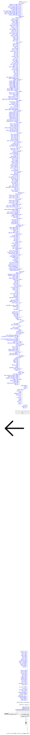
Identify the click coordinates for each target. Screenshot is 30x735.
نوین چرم (19, 397)
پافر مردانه (15, 38)
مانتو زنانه (16, 53)
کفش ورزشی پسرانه (13, 202)
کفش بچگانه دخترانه (13, 84)
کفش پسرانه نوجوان (13, 114)
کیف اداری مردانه (14, 126)
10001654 (24, 708)
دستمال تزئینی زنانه (13, 185)
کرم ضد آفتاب (15, 257)
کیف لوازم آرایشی (14, 270)
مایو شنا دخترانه (14, 222)
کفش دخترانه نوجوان (13, 115)
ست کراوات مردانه (13, 157)
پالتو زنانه (16, 73)
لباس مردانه (18, 17)
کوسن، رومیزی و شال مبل (12, 305)
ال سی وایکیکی (17, 393)
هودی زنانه (15, 70)
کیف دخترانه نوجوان (13, 118)
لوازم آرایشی (18, 233)
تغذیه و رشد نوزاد (17, 341)
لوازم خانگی (18, 272)
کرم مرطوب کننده (14, 255)
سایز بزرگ (18, 147)
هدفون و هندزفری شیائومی (12, 377)
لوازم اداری (15, 359)
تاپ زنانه (16, 47)
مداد (17, 363)
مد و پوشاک (21, 16)
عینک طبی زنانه (14, 182)
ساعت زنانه (15, 347)
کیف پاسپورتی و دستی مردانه (11, 127)
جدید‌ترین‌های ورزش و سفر (15, 5)
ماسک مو (16, 261)
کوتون (19, 392)
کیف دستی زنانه (14, 136)
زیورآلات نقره (18, 351)
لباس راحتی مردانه (14, 25)
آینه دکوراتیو (15, 306)
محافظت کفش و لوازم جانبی (11, 109)
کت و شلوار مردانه (14, 29)
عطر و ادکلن (18, 226)
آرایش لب (16, 237)
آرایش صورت (15, 235)
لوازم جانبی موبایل (17, 379)
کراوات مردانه (15, 158)
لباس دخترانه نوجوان (13, 113)
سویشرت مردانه (14, 35)
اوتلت (25, 386)
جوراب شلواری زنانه (13, 66)
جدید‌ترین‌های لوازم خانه (15, 8)
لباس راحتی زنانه (14, 51)
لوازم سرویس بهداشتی (13, 275)
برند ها (25, 388)
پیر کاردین (18, 390)
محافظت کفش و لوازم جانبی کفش (10, 99)
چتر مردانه (15, 169)
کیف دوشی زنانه (14, 134)
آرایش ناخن (15, 240)
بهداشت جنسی (14, 242)
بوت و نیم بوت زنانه (13, 108)
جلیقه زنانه (15, 75)
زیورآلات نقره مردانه (13, 354)
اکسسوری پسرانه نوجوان (12, 119)
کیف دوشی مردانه (14, 123)
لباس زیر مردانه (14, 26)
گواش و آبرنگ (15, 364)
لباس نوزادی (15, 143)
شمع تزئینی (15, 309)
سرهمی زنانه (15, 60)
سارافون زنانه (15, 62)
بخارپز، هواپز (15, 289)
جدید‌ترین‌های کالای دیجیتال (15, 14)
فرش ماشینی (15, 311)
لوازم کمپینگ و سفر (16, 214)
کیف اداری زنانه (14, 137)
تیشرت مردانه (15, 18)
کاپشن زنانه (15, 67)
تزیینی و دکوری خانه (16, 302)
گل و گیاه (19, 319)
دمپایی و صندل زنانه (13, 104)
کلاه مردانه (15, 154)
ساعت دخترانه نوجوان (13, 349)
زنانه (20, 322)
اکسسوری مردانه (17, 150)
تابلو (17, 307)
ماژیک (16, 366)
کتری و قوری (15, 288)
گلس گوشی (15, 381)
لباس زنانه (18, 42)
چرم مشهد (18, 394)
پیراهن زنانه (15, 58)
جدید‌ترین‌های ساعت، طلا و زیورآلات (13, 12)
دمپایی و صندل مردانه (13, 96)
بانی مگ (25, 407)
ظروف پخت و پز (14, 287)
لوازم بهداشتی (18, 241)
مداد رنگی (16, 362)
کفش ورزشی (18, 198)
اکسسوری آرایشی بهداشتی (15, 268)
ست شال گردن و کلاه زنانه (12, 187)
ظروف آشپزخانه (14, 300)
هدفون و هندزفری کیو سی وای (11, 375)
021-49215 (24, 707)
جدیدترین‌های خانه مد (16, 9)
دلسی (19, 398)
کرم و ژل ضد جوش (13, 263)
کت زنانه (16, 57)
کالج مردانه (15, 95)
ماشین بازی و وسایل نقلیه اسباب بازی (9, 338)
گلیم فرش (15, 315)
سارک (19, 403)
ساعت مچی (18, 345)
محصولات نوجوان (17, 110)
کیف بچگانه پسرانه (14, 86)
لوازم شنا (19, 218)
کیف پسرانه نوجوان (13, 117)
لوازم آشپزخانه (17, 285)
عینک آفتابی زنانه (14, 174)
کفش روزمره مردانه (13, 92)
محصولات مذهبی (17, 368)
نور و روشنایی (18, 316)
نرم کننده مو (15, 259)
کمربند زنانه (15, 175)
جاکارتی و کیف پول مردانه (12, 130)
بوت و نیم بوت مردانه (13, 97)
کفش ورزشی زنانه (14, 201)
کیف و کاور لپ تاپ (13, 131)
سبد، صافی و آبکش (13, 301)
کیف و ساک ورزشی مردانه (12, 206)
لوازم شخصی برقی (16, 248)
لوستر (16, 318)
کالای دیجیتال (21, 372)
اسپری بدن (15, 231)
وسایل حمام (15, 276)
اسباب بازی (18, 333)
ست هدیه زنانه (15, 179)
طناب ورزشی (15, 210)
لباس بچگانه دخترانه (13, 82)
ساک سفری (15, 217)
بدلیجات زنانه (15, 184)
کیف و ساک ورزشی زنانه (12, 205)
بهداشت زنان (15, 246)
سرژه (19, 402)
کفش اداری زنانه (14, 106)
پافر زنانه (16, 74)
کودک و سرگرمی (20, 332)
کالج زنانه (16, 105)
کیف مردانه (18, 122)
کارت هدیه (24, 406)
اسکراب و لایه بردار (13, 262)
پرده (17, 303)
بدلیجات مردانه (14, 163)
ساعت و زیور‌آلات (20, 344)
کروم (20, 395)
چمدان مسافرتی (14, 215)
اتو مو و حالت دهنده (13, 250)
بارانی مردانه (15, 40)
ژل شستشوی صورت (13, 266)
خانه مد (22, 320)
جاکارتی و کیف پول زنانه (12, 140)
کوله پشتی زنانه (14, 135)
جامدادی (16, 358)
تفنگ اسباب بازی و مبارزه (12, 340)
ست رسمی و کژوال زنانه (12, 77)
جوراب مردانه (15, 27)
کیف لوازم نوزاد (14, 144)
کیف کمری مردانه (14, 128)
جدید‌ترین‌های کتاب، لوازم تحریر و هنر (12, 13)
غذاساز (16, 290)
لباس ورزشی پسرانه (13, 197)
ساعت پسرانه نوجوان (13, 350)
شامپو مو (16, 258)
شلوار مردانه (15, 22)
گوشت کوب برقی (14, 293)
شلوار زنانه (15, 43)
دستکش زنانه (15, 191)
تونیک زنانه (15, 61)
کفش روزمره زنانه (14, 101)
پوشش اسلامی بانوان (13, 78)
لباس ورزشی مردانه (13, 195)
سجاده (16, 370)
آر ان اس (19, 401)
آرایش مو (16, 239)
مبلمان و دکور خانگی (13, 277)
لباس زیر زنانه (15, 49)
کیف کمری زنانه (14, 139)
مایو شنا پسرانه (14, 223)
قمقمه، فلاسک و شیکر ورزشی (11, 209)
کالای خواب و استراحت (13, 274)
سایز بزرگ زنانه (14, 149)
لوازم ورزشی (18, 207)
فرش (19, 310)
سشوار (16, 249)
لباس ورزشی (18, 193)
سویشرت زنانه (15, 69)
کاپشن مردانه (15, 34)
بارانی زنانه (15, 71)
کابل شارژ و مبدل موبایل (12, 383)
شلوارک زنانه (15, 48)
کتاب (20, 371)
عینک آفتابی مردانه (14, 153)
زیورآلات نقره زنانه (14, 353)
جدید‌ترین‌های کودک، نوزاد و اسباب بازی (12, 10)
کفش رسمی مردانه (13, 93)
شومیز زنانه (15, 45)
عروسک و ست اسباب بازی (12, 335)
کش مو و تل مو (14, 178)
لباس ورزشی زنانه (14, 196)
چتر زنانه (16, 188)
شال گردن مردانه (14, 167)
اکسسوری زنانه (17, 171)
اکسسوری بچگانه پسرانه (12, 88)
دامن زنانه (16, 54)
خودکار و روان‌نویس (13, 367)
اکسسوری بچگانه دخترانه (12, 89)
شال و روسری (15, 56)
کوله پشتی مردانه (14, 124)
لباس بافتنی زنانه (14, 64)
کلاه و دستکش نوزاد (13, 145)
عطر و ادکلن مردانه (13, 227)
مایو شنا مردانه (14, 219)
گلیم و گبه (16, 314)
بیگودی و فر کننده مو (13, 253)
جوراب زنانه (15, 65)
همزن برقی (15, 294)
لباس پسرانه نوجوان (13, 112)
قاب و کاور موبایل (14, 380)
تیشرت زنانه (15, 44)
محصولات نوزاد (17, 141)
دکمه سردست (15, 162)
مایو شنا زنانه (15, 220)
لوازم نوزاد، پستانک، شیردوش (14, 342)
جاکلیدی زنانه (15, 180)
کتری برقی (15, 284)
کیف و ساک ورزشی (16, 204)
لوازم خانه (21, 271)
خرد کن (16, 292)
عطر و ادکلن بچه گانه (13, 232)
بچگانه (19, 329)
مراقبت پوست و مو (16, 254)
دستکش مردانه (14, 170)
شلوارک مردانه (14, 23)
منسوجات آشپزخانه (13, 297)
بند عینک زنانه (15, 183)
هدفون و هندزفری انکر (13, 376)
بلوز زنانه (16, 52)
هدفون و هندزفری (17, 373)
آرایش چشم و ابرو (14, 236)
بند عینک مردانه (14, 166)
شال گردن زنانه (14, 189)
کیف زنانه (19, 132)
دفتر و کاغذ (15, 360)
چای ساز (16, 281)
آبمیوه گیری (15, 283)
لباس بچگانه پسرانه (13, 80)
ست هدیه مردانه (14, 156)
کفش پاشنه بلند (14, 102)
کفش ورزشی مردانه (13, 200)
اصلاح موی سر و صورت (12, 252)
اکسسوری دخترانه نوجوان (12, 121)
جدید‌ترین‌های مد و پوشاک (15, 4)
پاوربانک (16, 384)
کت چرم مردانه (14, 31)
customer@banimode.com (21, 709)
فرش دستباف (15, 312)
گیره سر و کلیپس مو (13, 176)
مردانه (19, 325)
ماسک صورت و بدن (13, 267)
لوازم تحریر (18, 357)
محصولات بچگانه (17, 79)
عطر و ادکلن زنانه (14, 228)
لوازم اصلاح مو (14, 245)
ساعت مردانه (15, 346)
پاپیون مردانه (15, 159)
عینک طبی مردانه (14, 165)
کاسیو (19, 399)
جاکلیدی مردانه (14, 161)
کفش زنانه (18, 100)
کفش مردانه (18, 91)
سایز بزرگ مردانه (14, 148)
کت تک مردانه (15, 30)
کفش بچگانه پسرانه (13, 83)
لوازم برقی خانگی (17, 279)
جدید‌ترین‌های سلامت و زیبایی (14, 7)
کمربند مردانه (15, 152)
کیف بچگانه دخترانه (13, 87)
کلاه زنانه (16, 172)
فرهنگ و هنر (21, 355)
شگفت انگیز (24, 385)
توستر (17, 298)
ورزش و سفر (21, 192)
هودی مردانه (15, 36)
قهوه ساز (16, 280)
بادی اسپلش (15, 230)
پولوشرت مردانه (14, 19)
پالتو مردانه (15, 39)
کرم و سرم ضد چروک (13, 265)
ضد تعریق (16, 244)
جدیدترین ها (21, 3)
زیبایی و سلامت (20, 224)
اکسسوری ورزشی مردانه (12, 213)
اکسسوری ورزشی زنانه (12, 211)
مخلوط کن (15, 296)
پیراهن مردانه (15, 21)
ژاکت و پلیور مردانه (13, 32)
